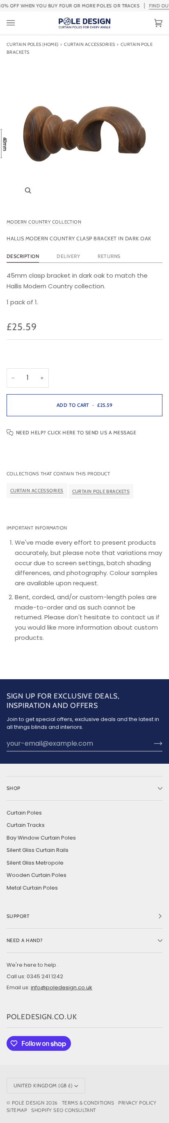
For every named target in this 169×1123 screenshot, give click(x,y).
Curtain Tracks (26, 825)
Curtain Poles (24, 813)
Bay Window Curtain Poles (41, 838)
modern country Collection (44, 222)
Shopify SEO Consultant (63, 1110)
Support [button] (18, 916)
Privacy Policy (137, 1103)
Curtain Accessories (89, 44)
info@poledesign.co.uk (61, 987)
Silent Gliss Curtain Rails (38, 850)
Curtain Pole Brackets (101, 491)
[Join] (151, 743)
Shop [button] (14, 788)
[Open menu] (19, 23)
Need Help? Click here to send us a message (76, 432)
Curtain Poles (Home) (33, 44)
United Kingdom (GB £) (43, 1085)
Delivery (68, 256)
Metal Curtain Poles (32, 888)
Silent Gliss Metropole (35, 863)
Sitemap (17, 1110)
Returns (109, 256)
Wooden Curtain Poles (36, 875)
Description (23, 256)
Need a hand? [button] (25, 940)
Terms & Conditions (88, 1103)
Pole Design (28, 1103)
